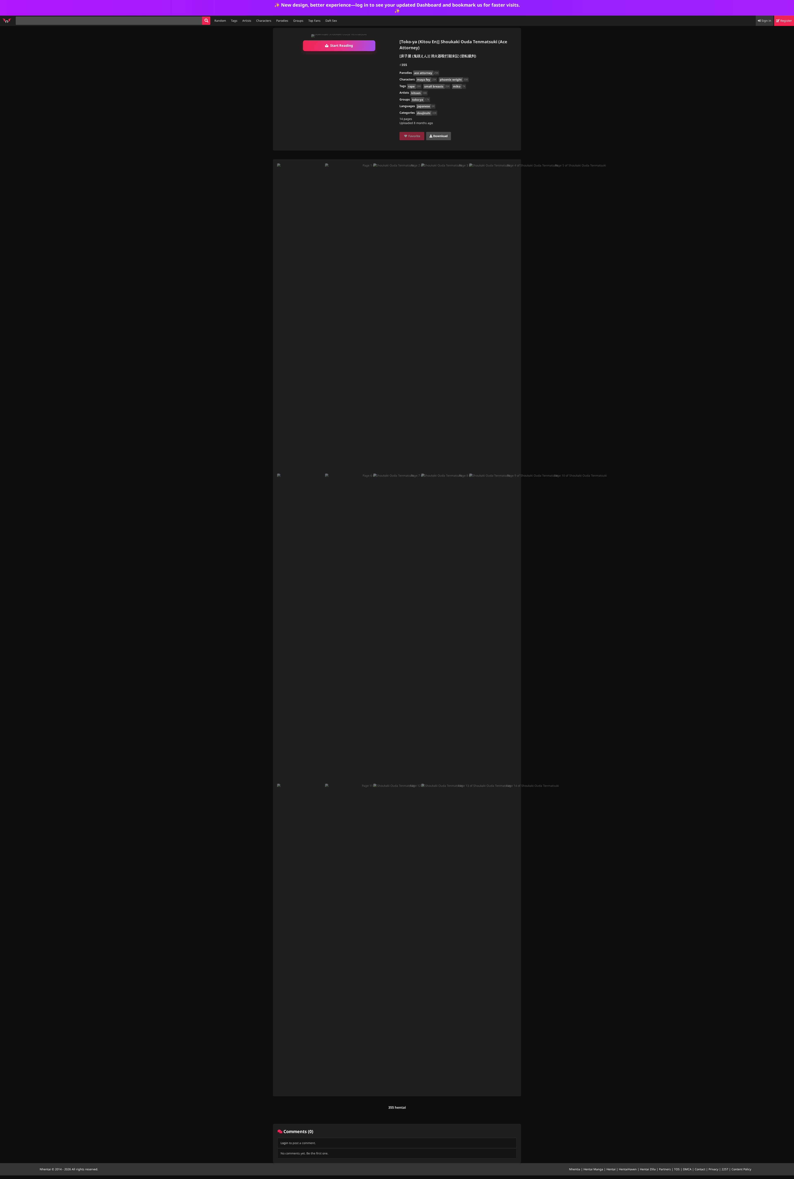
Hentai (611, 1169)
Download (440, 136)
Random (220, 21)
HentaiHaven (628, 1169)
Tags (234, 21)
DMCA (687, 1169)
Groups (298, 21)
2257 (725, 1169)
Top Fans (314, 21)
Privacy (713, 1169)
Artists (246, 21)
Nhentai (45, 1169)
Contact (700, 1169)
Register (786, 21)
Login (284, 1143)
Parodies (282, 21)
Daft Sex (331, 21)
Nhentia (574, 1169)
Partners (665, 1169)
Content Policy (741, 1169)
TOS (677, 1169)
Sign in (766, 21)
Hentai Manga (593, 1169)
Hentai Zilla (648, 1169)
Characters (263, 21)
